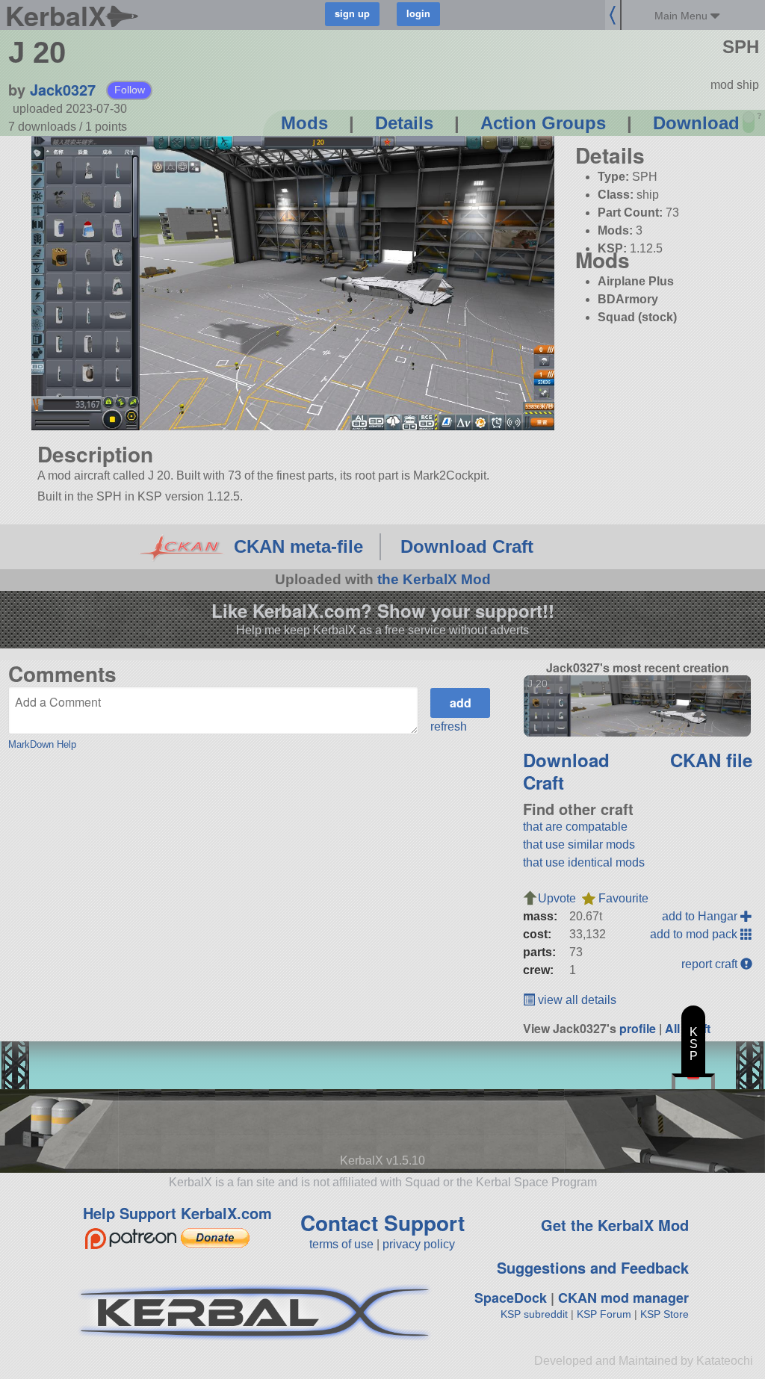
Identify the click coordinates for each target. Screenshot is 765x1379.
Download (696, 123)
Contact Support (382, 1222)
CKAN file (711, 759)
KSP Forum (604, 1314)
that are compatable (575, 826)
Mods (304, 123)
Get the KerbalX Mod (615, 1225)
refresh (448, 726)
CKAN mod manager (623, 1297)
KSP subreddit (534, 1314)
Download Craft (466, 546)
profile (637, 1028)
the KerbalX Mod (434, 579)
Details (404, 123)
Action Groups (543, 123)
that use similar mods (579, 844)
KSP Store (664, 1314)
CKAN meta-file (298, 546)
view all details (575, 1000)
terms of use (341, 1244)
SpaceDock (510, 1297)
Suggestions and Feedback (593, 1267)
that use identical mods (584, 862)
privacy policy (418, 1244)
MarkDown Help (42, 744)
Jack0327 (63, 89)
